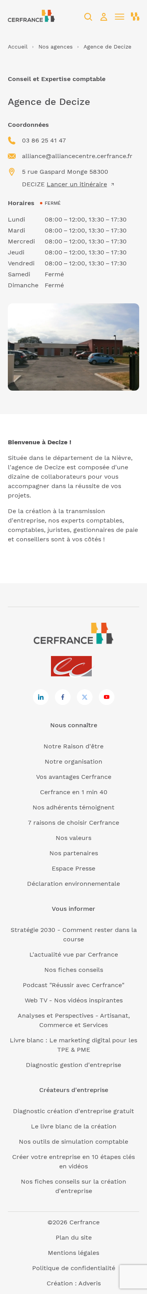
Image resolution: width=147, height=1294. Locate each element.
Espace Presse (73, 868)
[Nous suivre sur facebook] (63, 697)
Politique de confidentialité (73, 1268)
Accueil (17, 46)
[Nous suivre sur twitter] (85, 697)
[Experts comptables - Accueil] (73, 667)
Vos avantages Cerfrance (73, 776)
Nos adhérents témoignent (73, 807)
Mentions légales (73, 1252)
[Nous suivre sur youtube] (106, 697)
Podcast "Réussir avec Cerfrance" (73, 985)
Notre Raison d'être (73, 746)
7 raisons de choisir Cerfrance (73, 822)
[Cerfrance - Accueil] (31, 16)
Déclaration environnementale (73, 883)
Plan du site (74, 1237)
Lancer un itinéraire (77, 184)
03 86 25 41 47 (44, 140)
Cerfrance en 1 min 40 (73, 792)
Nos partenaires (73, 853)
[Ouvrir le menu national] (135, 17)
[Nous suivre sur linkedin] (41, 697)
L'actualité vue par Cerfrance (73, 954)
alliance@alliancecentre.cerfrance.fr (77, 156)
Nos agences (55, 46)
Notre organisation (73, 761)
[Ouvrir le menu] (119, 17)
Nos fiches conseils (73, 969)
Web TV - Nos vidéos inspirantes (74, 1000)
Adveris (89, 1283)
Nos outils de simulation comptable (73, 1141)
